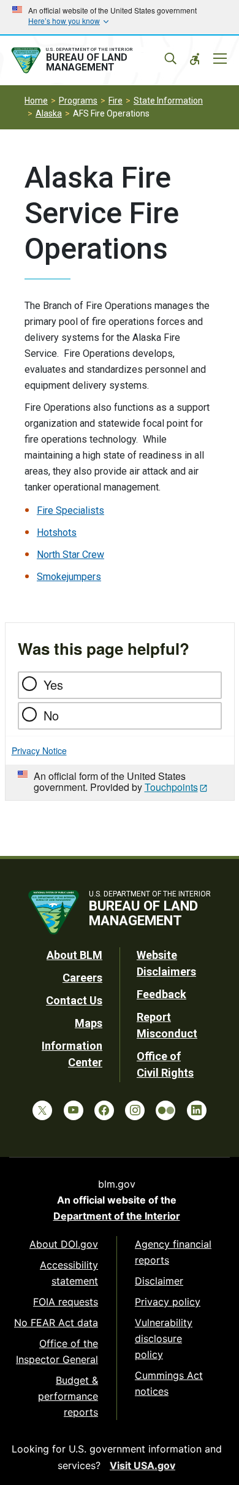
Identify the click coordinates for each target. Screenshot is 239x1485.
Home (36, 100)
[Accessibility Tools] (195, 59)
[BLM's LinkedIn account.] (197, 1110)
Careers (82, 977)
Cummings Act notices (169, 1383)
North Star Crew (70, 554)
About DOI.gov (63, 1244)
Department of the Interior (116, 1216)
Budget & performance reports (68, 1396)
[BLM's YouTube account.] (73, 1110)
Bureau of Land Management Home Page (90, 60)
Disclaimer (159, 1281)
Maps (88, 1023)
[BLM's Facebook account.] (104, 1110)
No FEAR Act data (56, 1322)
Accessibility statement (69, 1273)
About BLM (74, 955)
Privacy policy (167, 1302)
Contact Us (74, 1000)
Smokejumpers (69, 576)
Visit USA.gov (142, 1465)
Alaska (49, 113)
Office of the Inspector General (57, 1351)
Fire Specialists (70, 510)
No (51, 715)
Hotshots (57, 532)
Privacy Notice (39, 750)
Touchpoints (171, 787)
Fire (115, 100)
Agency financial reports (173, 1252)
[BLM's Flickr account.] (165, 1110)
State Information (168, 100)
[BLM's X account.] (42, 1110)
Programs (78, 100)
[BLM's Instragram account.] (135, 1110)
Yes (53, 684)
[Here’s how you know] (119, 17)
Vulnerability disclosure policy (163, 1338)
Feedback (161, 994)
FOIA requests (65, 1302)
